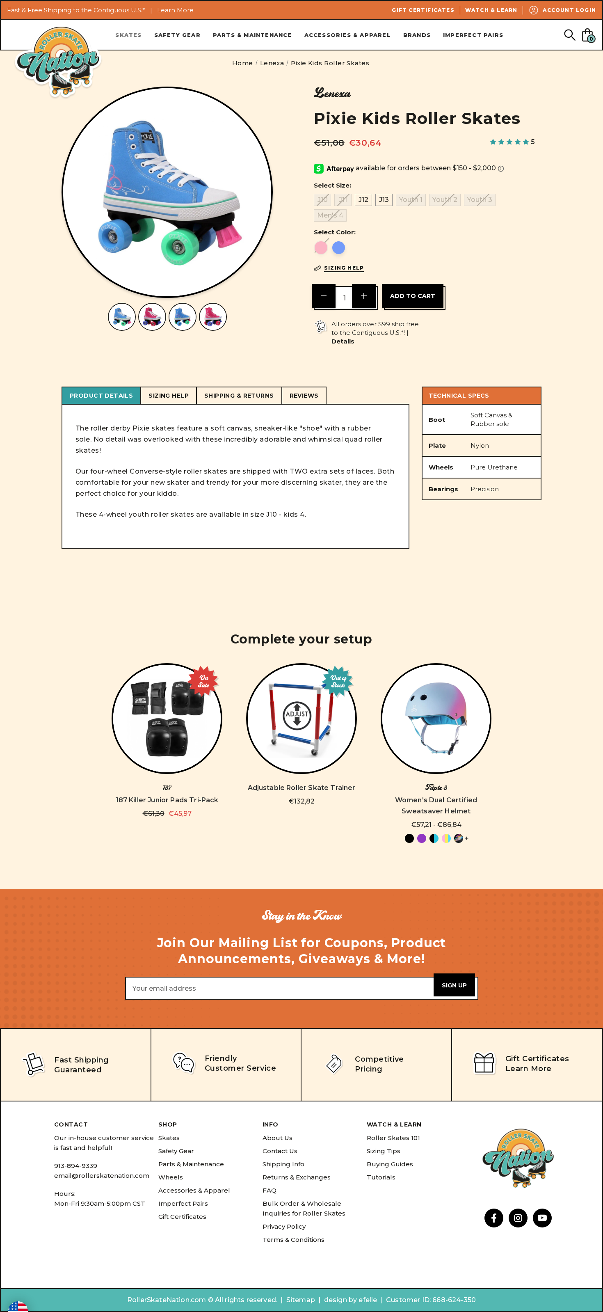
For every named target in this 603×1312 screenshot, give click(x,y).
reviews (304, 395)
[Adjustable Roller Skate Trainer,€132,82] (301, 718)
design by (340, 1300)
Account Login (569, 10)
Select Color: (335, 232)
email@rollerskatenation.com (101, 1175)
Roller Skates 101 (393, 1138)
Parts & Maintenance (252, 35)
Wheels (170, 1177)
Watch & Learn (491, 10)
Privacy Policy (284, 1226)
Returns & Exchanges (297, 1177)
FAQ (269, 1190)
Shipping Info (283, 1164)
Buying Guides (390, 1164)
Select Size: (332, 185)
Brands (417, 35)
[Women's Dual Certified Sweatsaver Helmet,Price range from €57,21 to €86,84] (436, 718)
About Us (277, 1138)
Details (342, 341)
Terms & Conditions (293, 1239)
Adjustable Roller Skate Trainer (302, 788)
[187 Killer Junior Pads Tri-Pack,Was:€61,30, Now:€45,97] (167, 718)
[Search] (569, 34)
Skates (128, 35)
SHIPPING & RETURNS (239, 395)
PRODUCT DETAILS (101, 395)
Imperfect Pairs (473, 35)
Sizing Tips (383, 1151)
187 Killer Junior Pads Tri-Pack (167, 800)
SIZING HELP (168, 395)
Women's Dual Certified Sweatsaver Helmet (436, 805)
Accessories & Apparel (347, 35)
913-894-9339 (75, 1166)
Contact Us (280, 1151)
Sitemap (300, 1300)
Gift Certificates (423, 10)
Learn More (175, 10)
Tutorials (381, 1177)
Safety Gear (177, 35)
